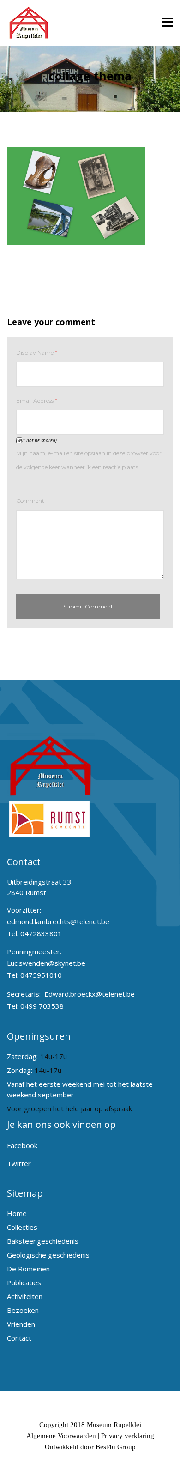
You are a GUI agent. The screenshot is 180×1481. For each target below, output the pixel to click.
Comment (32, 500)
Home (17, 1213)
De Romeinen (28, 1268)
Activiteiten (24, 1296)
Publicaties (24, 1282)
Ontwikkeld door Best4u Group (90, 1447)
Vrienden (21, 1324)
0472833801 (41, 933)
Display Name (36, 352)
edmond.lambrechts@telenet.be (58, 921)
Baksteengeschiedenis (42, 1241)
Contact (19, 1338)
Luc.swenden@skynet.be (46, 963)
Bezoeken (23, 1310)
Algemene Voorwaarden (61, 1435)
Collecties (22, 1227)
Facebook (22, 1145)
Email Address (36, 400)
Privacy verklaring (127, 1435)
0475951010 (41, 975)
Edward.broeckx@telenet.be (89, 994)
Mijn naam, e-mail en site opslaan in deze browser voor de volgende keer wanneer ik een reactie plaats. (89, 460)
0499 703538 (42, 1006)
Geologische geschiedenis (48, 1254)
